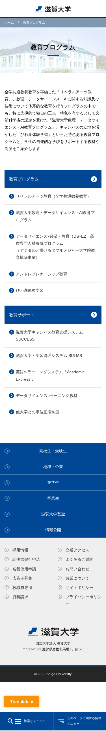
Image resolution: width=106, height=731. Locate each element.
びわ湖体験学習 (30, 290)
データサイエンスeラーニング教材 (46, 395)
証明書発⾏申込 (26, 559)
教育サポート (21, 314)
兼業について (77, 578)
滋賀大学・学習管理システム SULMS (49, 355)
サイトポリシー (79, 587)
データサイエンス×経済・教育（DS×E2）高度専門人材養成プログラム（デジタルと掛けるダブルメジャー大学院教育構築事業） (55, 247)
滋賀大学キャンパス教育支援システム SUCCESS (49, 335)
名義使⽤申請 (24, 569)
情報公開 (53, 529)
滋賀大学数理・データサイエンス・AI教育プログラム (55, 216)
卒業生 (53, 498)
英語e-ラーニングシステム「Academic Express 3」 (50, 375)
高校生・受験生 (53, 451)
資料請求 (20, 597)
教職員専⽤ (22, 587)
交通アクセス (77, 550)
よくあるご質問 (79, 559)
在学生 (53, 482)
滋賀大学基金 (53, 514)
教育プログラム (24, 178)
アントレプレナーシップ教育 (41, 274)
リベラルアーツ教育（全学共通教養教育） (53, 196)
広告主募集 (22, 578)
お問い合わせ (77, 569)
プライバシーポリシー (83, 600)
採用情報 (20, 550)
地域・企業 (53, 466)
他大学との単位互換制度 (37, 412)
